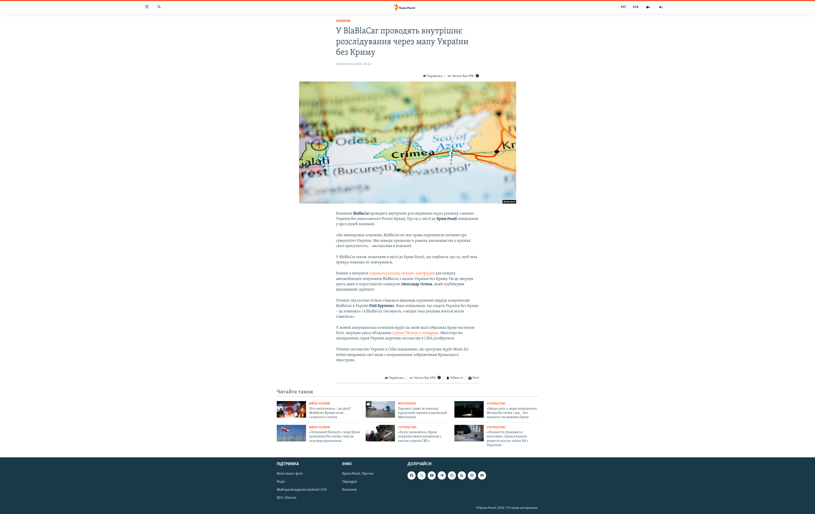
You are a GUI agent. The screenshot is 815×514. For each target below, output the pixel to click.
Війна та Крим (319, 403)
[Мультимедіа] (648, 7)
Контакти (349, 490)
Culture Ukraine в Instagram (415, 333)
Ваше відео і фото (290, 473)
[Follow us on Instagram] (452, 475)
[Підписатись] (482, 475)
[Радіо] (661, 7)
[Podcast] (472, 475)
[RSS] (462, 475)
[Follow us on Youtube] (432, 475)
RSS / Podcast (286, 498)
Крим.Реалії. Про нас (358, 473)
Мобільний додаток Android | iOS (302, 490)
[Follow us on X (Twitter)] (421, 475)
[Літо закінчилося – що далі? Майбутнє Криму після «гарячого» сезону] (291, 409)
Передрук (349, 481)
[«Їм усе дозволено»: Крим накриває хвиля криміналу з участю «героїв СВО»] (380, 433)
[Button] (433, 76)
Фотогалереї (407, 403)
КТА (635, 7)
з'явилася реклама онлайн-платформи (402, 273)
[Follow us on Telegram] (442, 475)
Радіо (281, 481)
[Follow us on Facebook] (412, 475)
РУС (624, 7)
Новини (343, 21)
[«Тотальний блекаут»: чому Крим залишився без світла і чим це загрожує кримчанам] (291, 433)
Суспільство (496, 403)
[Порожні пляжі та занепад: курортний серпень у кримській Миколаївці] (380, 409)
